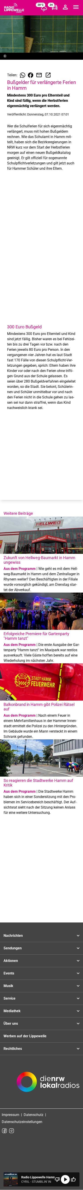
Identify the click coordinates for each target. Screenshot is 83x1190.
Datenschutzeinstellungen (22, 1122)
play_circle (65, 1179)
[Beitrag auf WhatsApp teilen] (22, 75)
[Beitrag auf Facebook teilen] (30, 75)
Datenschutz (33, 1115)
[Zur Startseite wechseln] (14, 8)
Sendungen (13, 948)
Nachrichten (13, 935)
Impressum (10, 1115)
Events (9, 973)
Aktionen (11, 961)
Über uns (11, 1023)
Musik (8, 986)
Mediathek (12, 1011)
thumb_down (57, 1179)
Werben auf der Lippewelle (25, 1036)
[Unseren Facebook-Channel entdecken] (4, 1130)
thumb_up (73, 1179)
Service (9, 998)
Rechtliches (13, 1049)
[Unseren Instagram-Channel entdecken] (11, 1130)
